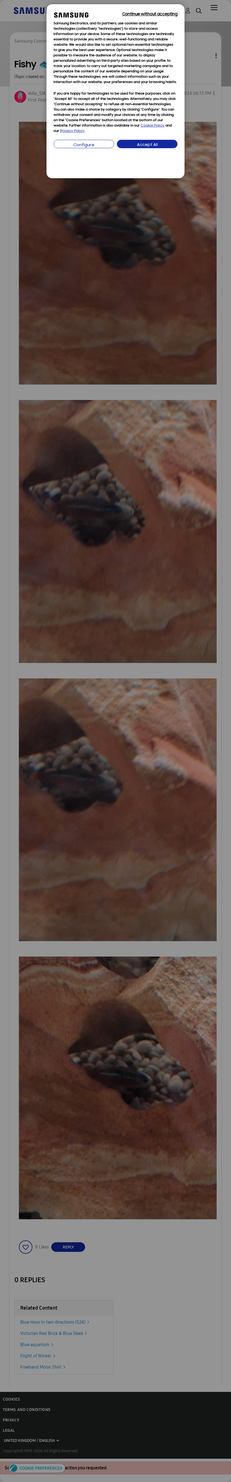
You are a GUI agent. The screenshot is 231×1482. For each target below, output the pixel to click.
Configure (83, 145)
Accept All (147, 145)
